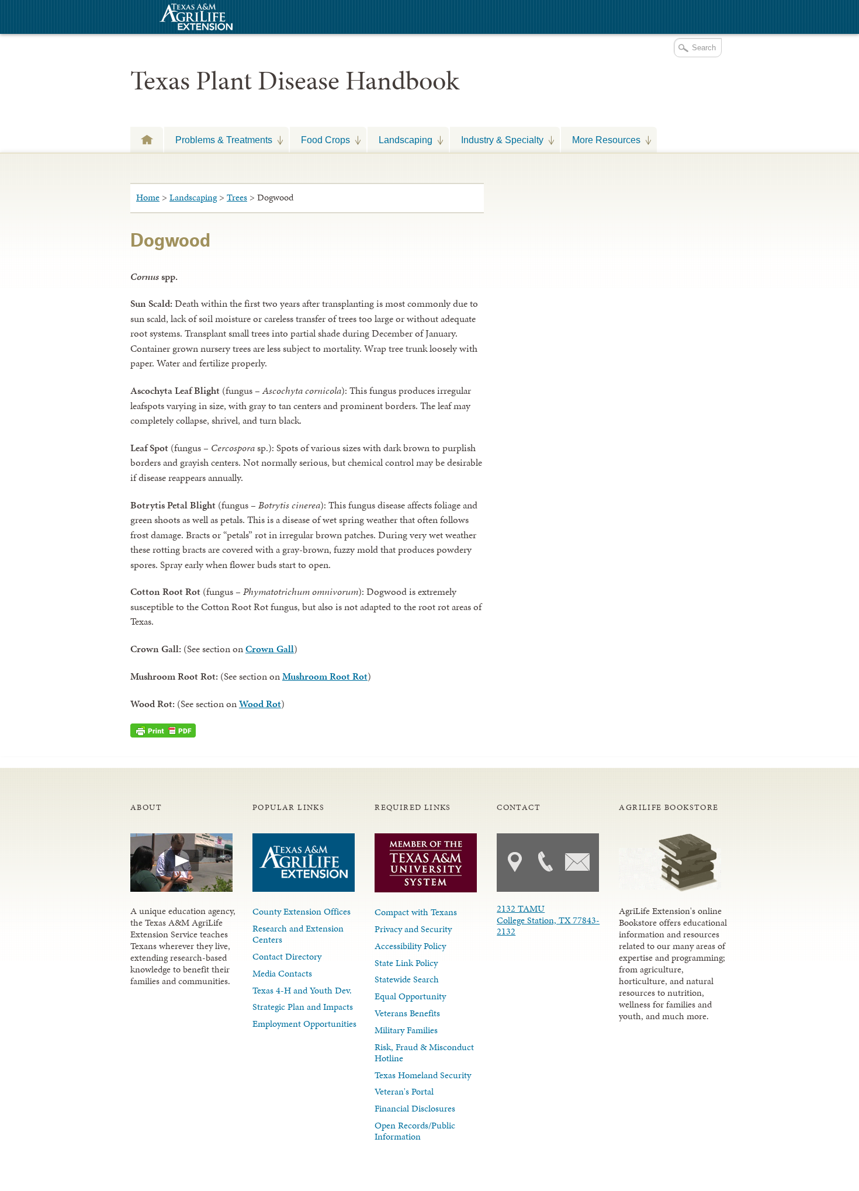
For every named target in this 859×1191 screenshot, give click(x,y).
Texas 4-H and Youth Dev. (302, 990)
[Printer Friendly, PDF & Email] (163, 730)
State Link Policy (406, 963)
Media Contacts (282, 973)
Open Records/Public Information (415, 1131)
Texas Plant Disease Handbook (294, 80)
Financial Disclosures (415, 1108)
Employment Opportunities (304, 1023)
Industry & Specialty (496, 139)
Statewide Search (407, 979)
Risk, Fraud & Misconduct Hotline (424, 1052)
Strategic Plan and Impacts (302, 1006)
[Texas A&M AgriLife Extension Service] (194, 18)
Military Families (406, 1030)
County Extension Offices (301, 911)
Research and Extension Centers (298, 934)
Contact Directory (286, 956)
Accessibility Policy (410, 946)
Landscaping (400, 139)
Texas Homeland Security (423, 1075)
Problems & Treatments (218, 139)
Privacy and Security (413, 929)
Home (148, 197)
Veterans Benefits (407, 1013)
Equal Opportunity (410, 996)
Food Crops (320, 139)
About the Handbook (146, 139)
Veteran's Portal (404, 1091)
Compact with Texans (416, 912)
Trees (237, 197)
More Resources (600, 139)
